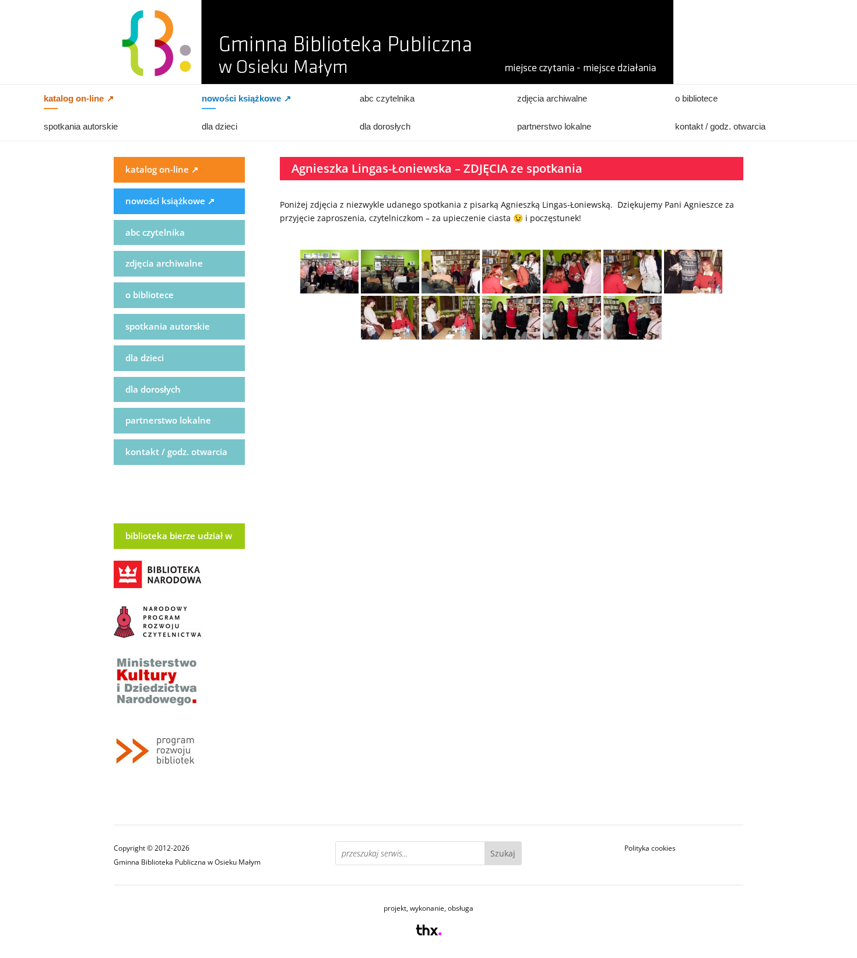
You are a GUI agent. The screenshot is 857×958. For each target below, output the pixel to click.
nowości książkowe (246, 98)
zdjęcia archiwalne (552, 98)
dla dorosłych (385, 126)
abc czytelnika (387, 98)
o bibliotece (696, 98)
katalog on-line (79, 98)
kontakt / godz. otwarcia (720, 126)
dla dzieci (219, 126)
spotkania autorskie (81, 126)
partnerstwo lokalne (554, 126)
